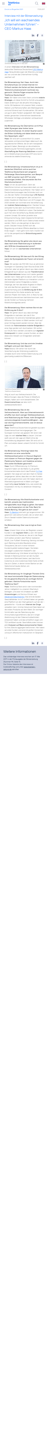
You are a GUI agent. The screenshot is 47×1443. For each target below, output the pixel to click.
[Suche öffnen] (36, 3)
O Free (39, 471)
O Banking (14, 512)
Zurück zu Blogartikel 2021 (14, 9)
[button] (33, 35)
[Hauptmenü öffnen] (3, 3)
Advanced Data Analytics (14, 597)
